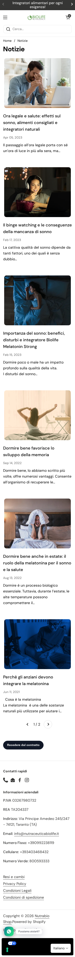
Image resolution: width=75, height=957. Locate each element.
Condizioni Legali (17, 890)
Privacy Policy (14, 883)
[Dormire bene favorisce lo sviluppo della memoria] (37, 415)
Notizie (23, 41)
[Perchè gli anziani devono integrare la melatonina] (37, 644)
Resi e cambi (14, 877)
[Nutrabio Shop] (36, 17)
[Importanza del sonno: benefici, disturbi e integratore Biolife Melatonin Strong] (37, 300)
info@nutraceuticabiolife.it (36, 833)
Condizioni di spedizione (23, 897)
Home (7, 41)
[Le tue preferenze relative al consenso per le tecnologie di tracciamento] (7, 950)
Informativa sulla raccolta (25, 952)
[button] (68, 17)
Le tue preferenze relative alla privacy (41, 943)
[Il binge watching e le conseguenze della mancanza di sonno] (37, 192)
